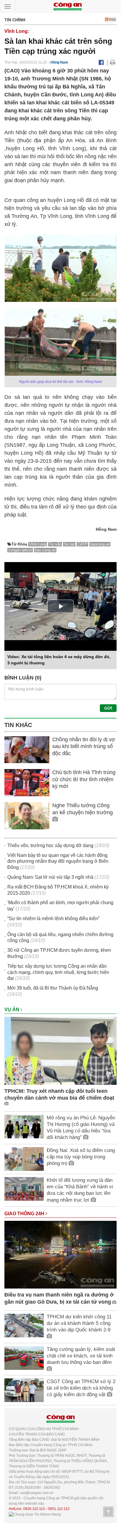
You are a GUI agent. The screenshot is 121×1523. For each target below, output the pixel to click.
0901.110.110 (59, 1509)
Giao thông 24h (25, 1213)
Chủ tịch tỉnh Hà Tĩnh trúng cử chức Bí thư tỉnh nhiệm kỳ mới (83, 779)
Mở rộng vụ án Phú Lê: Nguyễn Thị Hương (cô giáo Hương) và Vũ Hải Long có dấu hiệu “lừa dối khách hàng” (81, 1127)
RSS (112, 19)
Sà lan (69, 544)
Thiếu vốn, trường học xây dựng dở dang (50, 845)
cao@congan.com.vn (36, 1493)
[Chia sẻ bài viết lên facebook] (101, 62)
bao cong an (45, 550)
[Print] (112, 62)
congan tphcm (20, 550)
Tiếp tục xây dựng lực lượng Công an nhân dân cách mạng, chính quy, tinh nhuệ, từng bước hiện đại (58, 972)
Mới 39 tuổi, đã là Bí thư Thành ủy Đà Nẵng (52, 987)
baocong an (100, 544)
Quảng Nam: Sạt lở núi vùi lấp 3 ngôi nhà (50, 877)
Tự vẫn (55, 544)
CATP (83, 544)
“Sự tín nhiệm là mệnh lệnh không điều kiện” (53, 918)
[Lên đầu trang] (108, 1511)
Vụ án (12, 1009)
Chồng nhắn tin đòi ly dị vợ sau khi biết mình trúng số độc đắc (83, 746)
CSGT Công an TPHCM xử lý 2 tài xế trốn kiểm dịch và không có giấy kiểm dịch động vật (81, 1388)
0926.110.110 (34, 1509)
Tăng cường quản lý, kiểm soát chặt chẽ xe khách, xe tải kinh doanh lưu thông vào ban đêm (81, 1355)
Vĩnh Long (37, 544)
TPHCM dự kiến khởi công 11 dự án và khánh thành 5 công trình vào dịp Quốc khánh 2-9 (79, 1323)
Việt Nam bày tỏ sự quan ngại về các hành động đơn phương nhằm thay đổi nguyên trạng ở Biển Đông (57, 861)
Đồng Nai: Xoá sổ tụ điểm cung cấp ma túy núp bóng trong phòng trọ (81, 1156)
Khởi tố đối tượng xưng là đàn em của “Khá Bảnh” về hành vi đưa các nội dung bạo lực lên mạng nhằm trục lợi (80, 1189)
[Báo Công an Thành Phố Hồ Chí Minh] (67, 6)
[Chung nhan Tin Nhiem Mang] (35, 1514)
